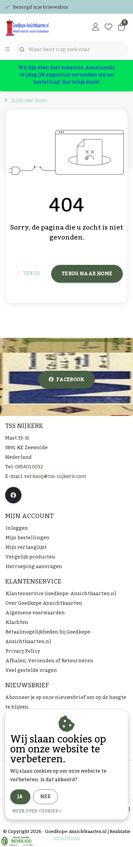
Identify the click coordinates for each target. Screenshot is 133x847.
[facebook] (13, 495)
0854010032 (29, 467)
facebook (70, 379)
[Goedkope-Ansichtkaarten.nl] (39, 27)
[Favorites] (108, 27)
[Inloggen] (95, 27)
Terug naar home (87, 274)
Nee (45, 796)
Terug (31, 273)
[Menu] (7, 50)
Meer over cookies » (36, 811)
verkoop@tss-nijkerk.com (55, 476)
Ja (20, 796)
